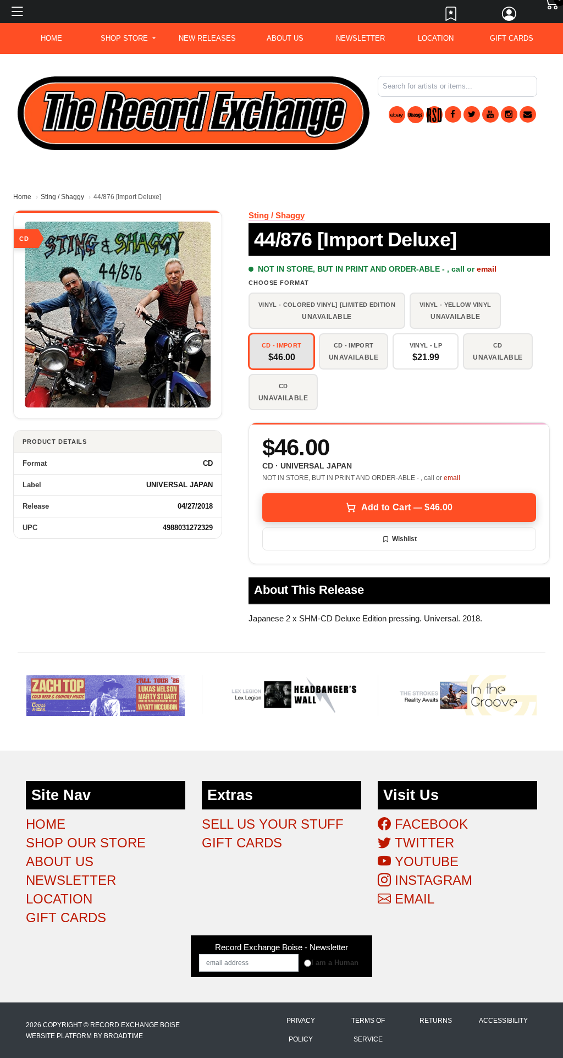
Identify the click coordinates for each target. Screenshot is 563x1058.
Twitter (422, 842)
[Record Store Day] (434, 114)
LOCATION (436, 38)
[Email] (527, 114)
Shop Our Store (86, 842)
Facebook (429, 824)
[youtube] (490, 114)
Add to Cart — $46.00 (406, 507)
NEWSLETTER (360, 38)
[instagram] (509, 114)
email (486, 268)
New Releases (207, 38)
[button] (128, 38)
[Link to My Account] (509, 16)
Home (22, 197)
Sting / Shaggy (62, 197)
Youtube (425, 861)
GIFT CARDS (511, 38)
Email (412, 898)
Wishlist (404, 539)
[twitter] (471, 114)
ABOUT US (285, 38)
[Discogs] (415, 114)
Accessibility (503, 1020)
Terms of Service (368, 1030)
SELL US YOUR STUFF (273, 824)
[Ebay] (397, 114)
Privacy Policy (300, 1030)
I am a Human (334, 962)
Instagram (431, 880)
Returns (436, 1020)
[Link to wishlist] (451, 16)
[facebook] (453, 114)
